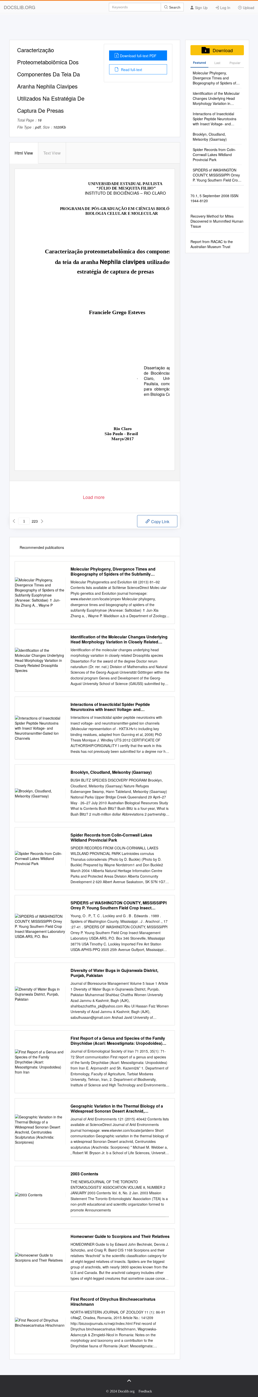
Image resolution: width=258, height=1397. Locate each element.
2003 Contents (84, 1173)
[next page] (42, 521)
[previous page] (14, 521)
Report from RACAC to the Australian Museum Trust (211, 244)
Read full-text (131, 69)
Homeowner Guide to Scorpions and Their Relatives (120, 1236)
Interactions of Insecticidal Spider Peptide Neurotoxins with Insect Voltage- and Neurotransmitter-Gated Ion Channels (110, 707)
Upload (248, 7)
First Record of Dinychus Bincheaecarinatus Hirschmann (113, 1302)
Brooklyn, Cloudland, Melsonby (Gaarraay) (111, 772)
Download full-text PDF (138, 55)
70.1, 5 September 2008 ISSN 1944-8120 (214, 198)
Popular (235, 63)
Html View (24, 153)
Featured (199, 62)
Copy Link (159, 521)
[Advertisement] (129, 28)
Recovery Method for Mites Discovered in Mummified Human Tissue (216, 221)
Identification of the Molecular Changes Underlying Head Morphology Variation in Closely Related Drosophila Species (119, 639)
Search (174, 7)
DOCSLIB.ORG (19, 7)
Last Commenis (217, 64)
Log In (224, 7)
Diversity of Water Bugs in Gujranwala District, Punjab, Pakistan (114, 973)
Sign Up (201, 7)
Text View (52, 153)
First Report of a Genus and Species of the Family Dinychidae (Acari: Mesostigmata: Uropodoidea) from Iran (118, 1041)
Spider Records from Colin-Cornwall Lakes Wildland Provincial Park (111, 838)
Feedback (145, 1391)
